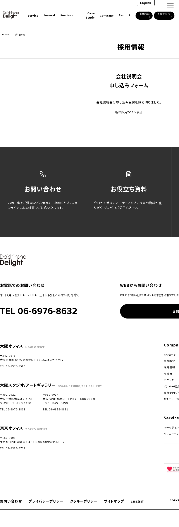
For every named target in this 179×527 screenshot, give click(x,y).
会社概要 (169, 361)
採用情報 (169, 367)
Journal (49, 15)
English (145, 3)
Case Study (90, 15)
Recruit (124, 15)
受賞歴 (168, 373)
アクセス (169, 380)
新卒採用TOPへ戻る (129, 112)
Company (107, 15)
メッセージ (170, 354)
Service (33, 15)
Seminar (66, 15)
